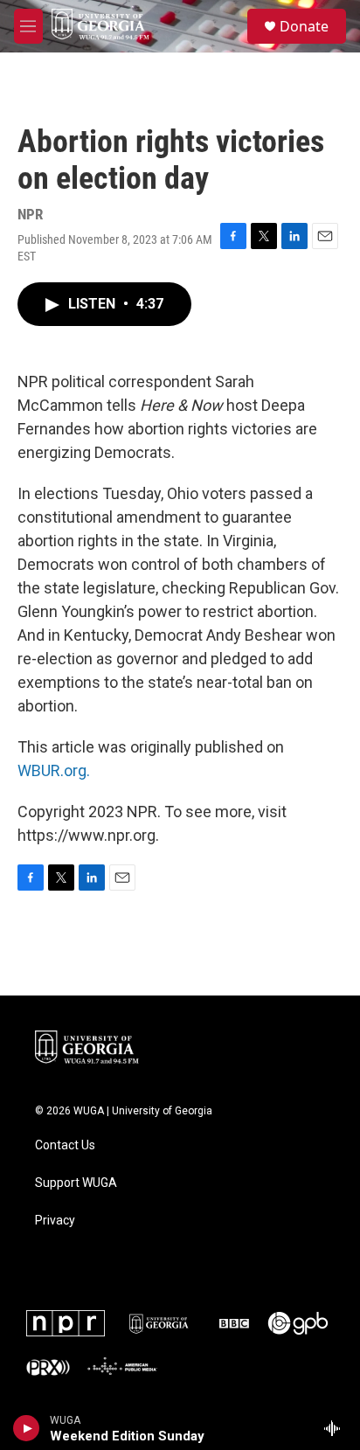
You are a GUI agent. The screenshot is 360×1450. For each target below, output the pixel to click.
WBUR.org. (53, 770)
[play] (27, 1428)
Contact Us (65, 1145)
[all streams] (337, 1428)
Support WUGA (76, 1183)
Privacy (55, 1220)
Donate (304, 26)
